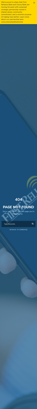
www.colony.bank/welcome (12, 22)
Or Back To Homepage (19, 230)
